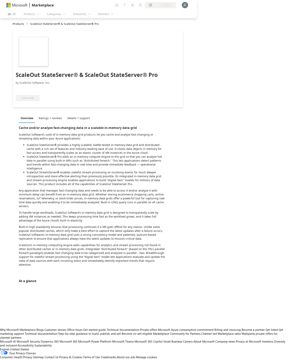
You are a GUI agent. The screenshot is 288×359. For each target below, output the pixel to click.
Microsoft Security (28, 341)
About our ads (126, 357)
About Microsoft (204, 341)
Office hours (74, 330)
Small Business (172, 341)
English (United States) (14, 349)
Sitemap (38, 357)
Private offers (148, 330)
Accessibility (26, 345)
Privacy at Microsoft (248, 341)
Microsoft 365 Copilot (148, 341)
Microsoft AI (8, 341)
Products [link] (18, 24)
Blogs (40, 330)
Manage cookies (146, 357)
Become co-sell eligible (137, 334)
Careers (188, 341)
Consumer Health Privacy (16, 357)
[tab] (28, 118)
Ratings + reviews (50, 118)
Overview (27, 118)
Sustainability (43, 345)
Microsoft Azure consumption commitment (186, 330)
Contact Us (51, 357)
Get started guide (94, 330)
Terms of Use (91, 357)
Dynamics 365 (50, 341)
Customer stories (55, 330)
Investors (267, 341)
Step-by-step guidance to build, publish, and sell (89, 334)
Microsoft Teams (123, 341)
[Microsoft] (16, 5)
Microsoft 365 (68, 341)
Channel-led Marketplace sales (221, 334)
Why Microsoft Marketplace (18, 330)
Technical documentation (123, 330)
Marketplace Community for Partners (176, 334)
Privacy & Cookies (70, 357)
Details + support (78, 118)
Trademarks (108, 357)
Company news (225, 341)
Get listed (271, 330)
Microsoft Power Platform (94, 341)
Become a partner (253, 330)
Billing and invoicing (227, 330)
